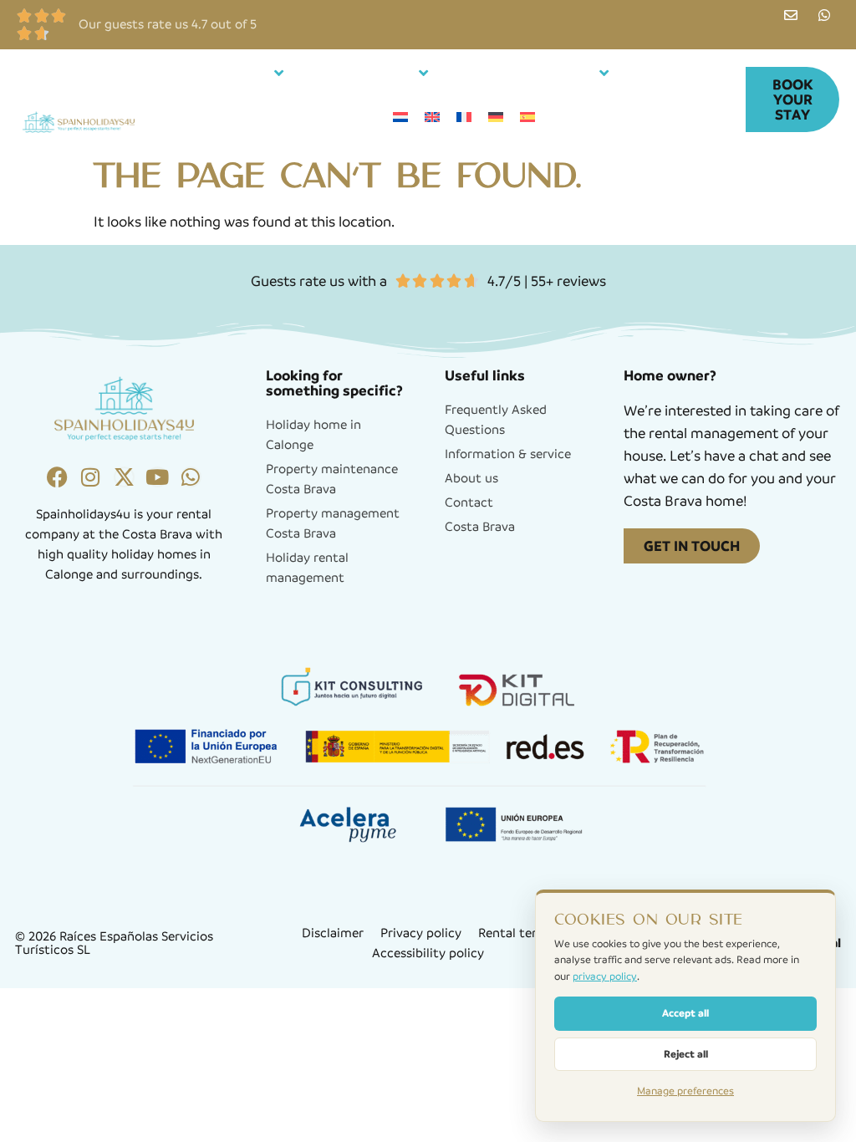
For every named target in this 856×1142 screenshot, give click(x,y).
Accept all (685, 1013)
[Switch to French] (464, 117)
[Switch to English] (432, 117)
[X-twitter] (124, 476)
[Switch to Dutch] (400, 117)
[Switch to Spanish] (527, 117)
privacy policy (605, 976)
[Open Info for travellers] (423, 73)
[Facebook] (57, 476)
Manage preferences (685, 1091)
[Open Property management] (604, 73)
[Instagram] (90, 476)
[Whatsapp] (191, 476)
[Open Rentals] (279, 73)
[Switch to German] (496, 117)
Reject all (686, 1054)
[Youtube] (157, 476)
